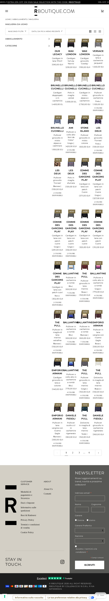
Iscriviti (89, 565)
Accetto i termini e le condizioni (86, 550)
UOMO (8, 19)
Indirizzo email (83, 493)
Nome (78, 504)
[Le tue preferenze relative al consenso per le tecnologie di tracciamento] (4, 596)
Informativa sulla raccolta (29, 597)
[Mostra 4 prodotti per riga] (100, 31)
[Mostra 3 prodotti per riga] (95, 31)
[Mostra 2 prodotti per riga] (90, 31)
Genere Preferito (83, 525)
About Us (48, 489)
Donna (80, 520)
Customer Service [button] (26, 483)
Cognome (96, 504)
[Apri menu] (9, 11)
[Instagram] (62, 562)
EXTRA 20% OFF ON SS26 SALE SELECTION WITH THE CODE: (43, 2)
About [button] (47, 482)
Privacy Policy (27, 520)
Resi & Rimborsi (28, 515)
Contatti (47, 494)
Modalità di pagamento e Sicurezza (26, 495)
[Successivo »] (98, 453)
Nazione (79, 536)
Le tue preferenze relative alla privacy (67, 597)
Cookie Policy (27, 532)
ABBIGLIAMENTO (20, 19)
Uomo (92, 520)
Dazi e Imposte (28, 503)
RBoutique (57, 583)
